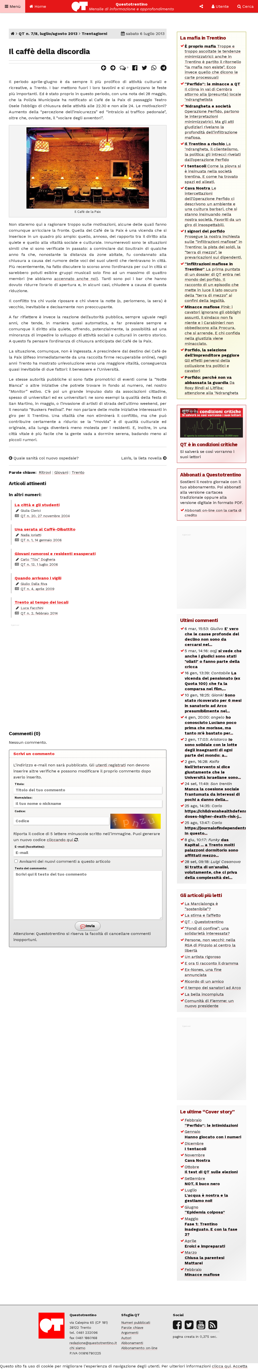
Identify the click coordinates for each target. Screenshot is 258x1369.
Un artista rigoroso (203, 956)
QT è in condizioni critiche (209, 444)
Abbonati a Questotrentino (210, 475)
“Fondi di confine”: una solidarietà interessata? (207, 931)
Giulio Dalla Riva (34, 584)
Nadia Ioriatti (31, 535)
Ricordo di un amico (204, 981)
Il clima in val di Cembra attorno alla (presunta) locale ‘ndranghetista (213, 92)
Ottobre (211, 1169)
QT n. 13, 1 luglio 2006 (39, 564)
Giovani (61, 472)
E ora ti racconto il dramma (211, 963)
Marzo (204, 1257)
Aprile (205, 1243)
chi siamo (77, 1348)
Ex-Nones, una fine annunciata (203, 972)
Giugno (205, 1210)
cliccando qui (60, 839)
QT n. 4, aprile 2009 (37, 589)
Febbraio (211, 1123)
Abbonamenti (132, 1343)
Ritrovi (45, 472)
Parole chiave (132, 1327)
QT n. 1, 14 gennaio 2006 (41, 540)
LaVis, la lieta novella (142, 458)
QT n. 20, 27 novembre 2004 (45, 516)
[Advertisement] (88, 675)
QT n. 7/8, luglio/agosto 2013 (48, 33)
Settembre (202, 1181)
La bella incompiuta (204, 994)
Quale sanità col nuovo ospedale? (45, 458)
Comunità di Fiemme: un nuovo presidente (209, 1003)
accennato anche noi (75, 278)
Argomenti (129, 1333)
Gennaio (213, 1134)
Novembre (197, 1158)
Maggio (211, 1226)
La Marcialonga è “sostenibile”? (201, 906)
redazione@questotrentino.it (93, 1343)
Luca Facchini (32, 608)
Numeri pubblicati (135, 1322)
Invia (90, 926)
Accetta (240, 1366)
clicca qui (221, 1366)
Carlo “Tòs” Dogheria (38, 559)
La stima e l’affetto (203, 915)
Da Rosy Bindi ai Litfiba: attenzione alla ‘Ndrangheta (211, 385)
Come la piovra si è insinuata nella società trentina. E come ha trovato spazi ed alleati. (213, 174)
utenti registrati (110, 765)
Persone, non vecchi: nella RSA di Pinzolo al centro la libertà (210, 945)
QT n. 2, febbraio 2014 (39, 613)
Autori (126, 1338)
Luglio (206, 1195)
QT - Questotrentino (204, 921)
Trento (78, 472)
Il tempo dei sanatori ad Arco (213, 987)
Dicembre (195, 1146)
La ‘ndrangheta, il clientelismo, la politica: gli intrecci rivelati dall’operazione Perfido (213, 151)
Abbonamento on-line (139, 1348)
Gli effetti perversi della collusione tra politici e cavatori (212, 360)
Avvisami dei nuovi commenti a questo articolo (64, 861)
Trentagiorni (94, 33)
